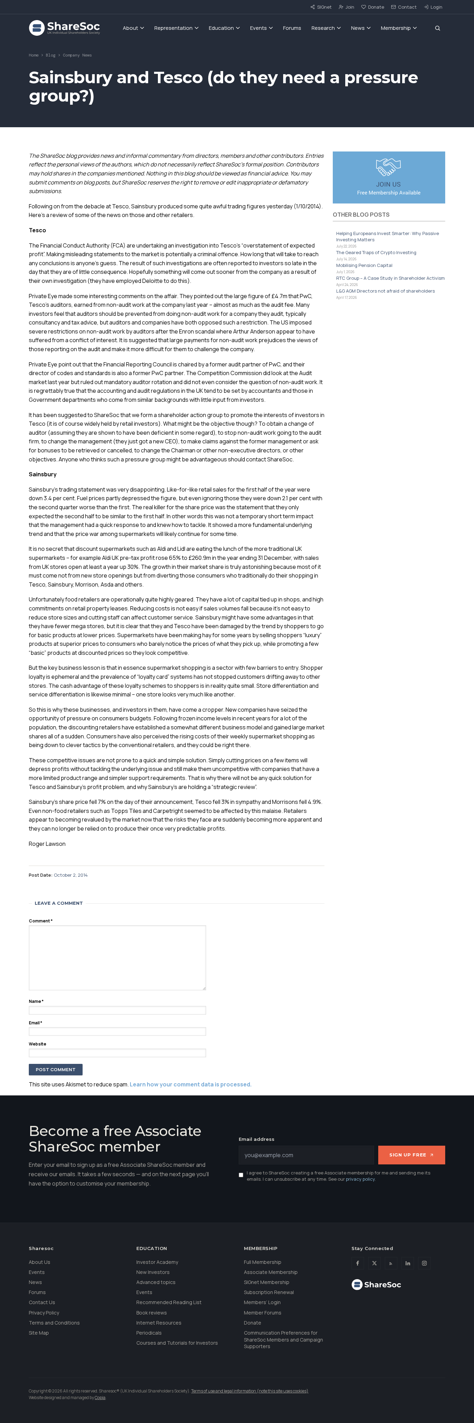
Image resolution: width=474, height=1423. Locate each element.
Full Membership (262, 1262)
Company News (77, 55)
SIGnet (324, 7)
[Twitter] (374, 1263)
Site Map (39, 1332)
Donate (376, 7)
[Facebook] (358, 1263)
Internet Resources (158, 1322)
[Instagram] (424, 1263)
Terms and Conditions (54, 1322)
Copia (100, 1397)
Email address (256, 1139)
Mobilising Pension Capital (364, 265)
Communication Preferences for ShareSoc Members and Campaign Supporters (283, 1339)
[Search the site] (437, 28)
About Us (39, 1262)
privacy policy (360, 1179)
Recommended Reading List (169, 1302)
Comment (41, 921)
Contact (407, 7)
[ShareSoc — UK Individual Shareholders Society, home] (64, 28)
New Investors (153, 1272)
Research (323, 28)
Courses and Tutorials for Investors (177, 1342)
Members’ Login (262, 1302)
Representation (173, 28)
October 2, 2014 (71, 875)
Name (36, 1001)
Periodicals (149, 1332)
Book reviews (151, 1312)
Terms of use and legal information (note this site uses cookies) (249, 1391)
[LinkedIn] (407, 1263)
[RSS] (391, 1263)
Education (221, 28)
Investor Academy (157, 1262)
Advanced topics (156, 1282)
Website (37, 1044)
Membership (396, 28)
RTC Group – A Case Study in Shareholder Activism (390, 278)
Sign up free (407, 1154)
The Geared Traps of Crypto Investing (376, 252)
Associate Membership (271, 1272)
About (130, 28)
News (358, 28)
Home (34, 55)
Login (436, 7)
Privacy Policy (44, 1312)
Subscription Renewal (269, 1292)
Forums (292, 28)
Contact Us (42, 1302)
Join (350, 7)
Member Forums (262, 1312)
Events (258, 28)
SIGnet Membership (266, 1282)
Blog (51, 55)
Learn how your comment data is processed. (191, 1084)
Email (35, 1023)
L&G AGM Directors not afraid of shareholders (385, 291)
